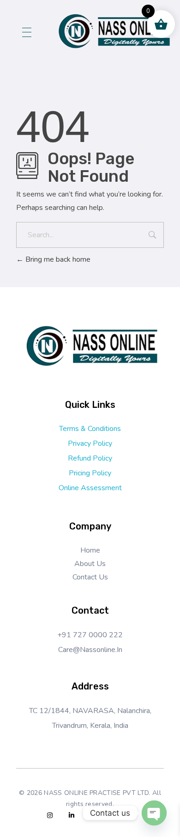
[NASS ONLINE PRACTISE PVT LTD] (113, 31)
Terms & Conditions (90, 429)
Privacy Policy (90, 443)
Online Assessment (90, 488)
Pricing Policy (90, 473)
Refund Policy (90, 458)
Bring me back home (57, 259)
